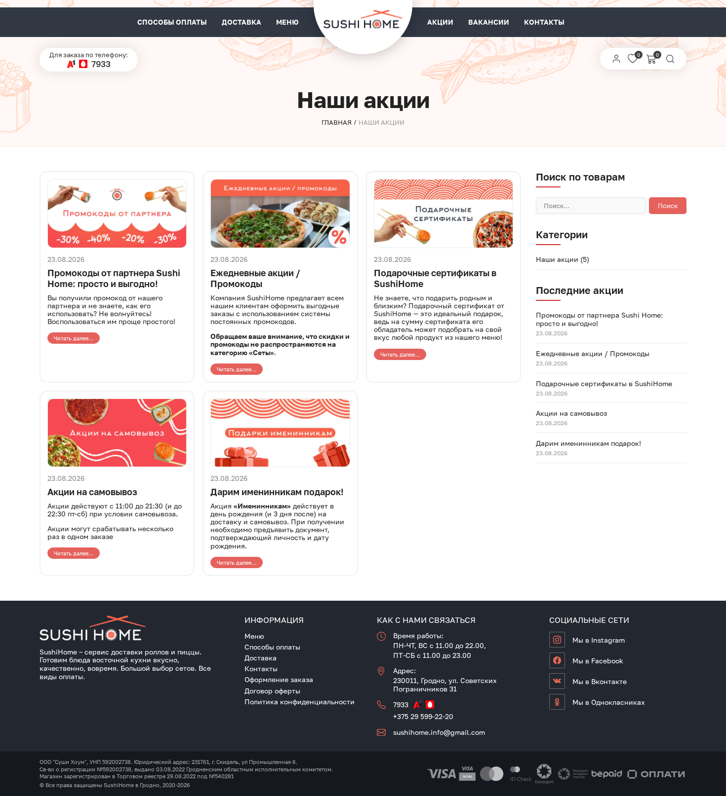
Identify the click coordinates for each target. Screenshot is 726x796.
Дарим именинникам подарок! (277, 491)
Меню (287, 22)
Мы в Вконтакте (599, 681)
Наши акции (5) (562, 259)
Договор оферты (272, 691)
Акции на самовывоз (92, 491)
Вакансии (488, 22)
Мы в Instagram (598, 640)
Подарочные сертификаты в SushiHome (604, 383)
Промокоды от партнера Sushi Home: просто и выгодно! (113, 278)
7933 (101, 64)
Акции (440, 22)
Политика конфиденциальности (299, 701)
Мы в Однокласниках (608, 702)
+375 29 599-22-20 (423, 716)
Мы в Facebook (597, 660)
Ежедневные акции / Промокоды (255, 278)
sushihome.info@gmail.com (439, 732)
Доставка (241, 22)
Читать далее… (73, 338)
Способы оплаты (172, 22)
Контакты (544, 22)
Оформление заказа (278, 679)
